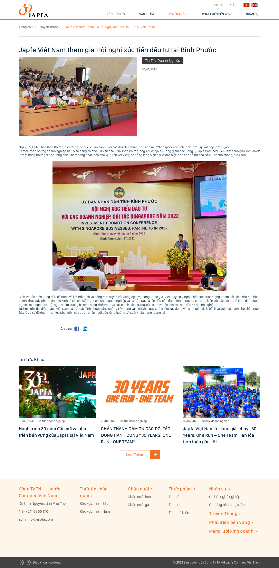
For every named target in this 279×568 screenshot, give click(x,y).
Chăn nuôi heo (139, 497)
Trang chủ (26, 27)
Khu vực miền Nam (95, 511)
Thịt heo (175, 504)
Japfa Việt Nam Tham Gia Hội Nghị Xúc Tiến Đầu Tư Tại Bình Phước (110, 27)
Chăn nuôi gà (138, 504)
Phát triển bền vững (229, 522)
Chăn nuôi (138, 488)
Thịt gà (174, 497)
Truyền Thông (49, 27)
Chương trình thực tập (227, 504)
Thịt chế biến (179, 512)
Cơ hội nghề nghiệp (224, 497)
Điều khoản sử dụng (47, 562)
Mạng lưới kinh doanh (231, 531)
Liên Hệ (217, 5)
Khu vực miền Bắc (94, 503)
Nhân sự (218, 488)
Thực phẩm (180, 488)
